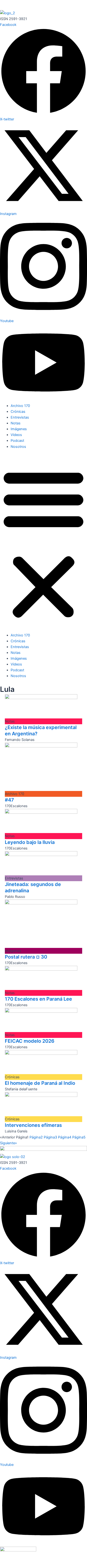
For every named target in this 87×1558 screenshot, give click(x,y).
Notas (16, 423)
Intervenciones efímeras (33, 1125)
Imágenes (19, 429)
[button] (43, 543)
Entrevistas (20, 417)
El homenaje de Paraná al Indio (40, 1083)
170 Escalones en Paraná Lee (38, 999)
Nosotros (18, 446)
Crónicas (18, 411)
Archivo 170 (20, 406)
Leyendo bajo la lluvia (30, 842)
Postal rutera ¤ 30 (26, 957)
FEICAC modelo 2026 (29, 1041)
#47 (9, 800)
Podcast (17, 440)
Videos (16, 435)
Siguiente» (8, 1143)
